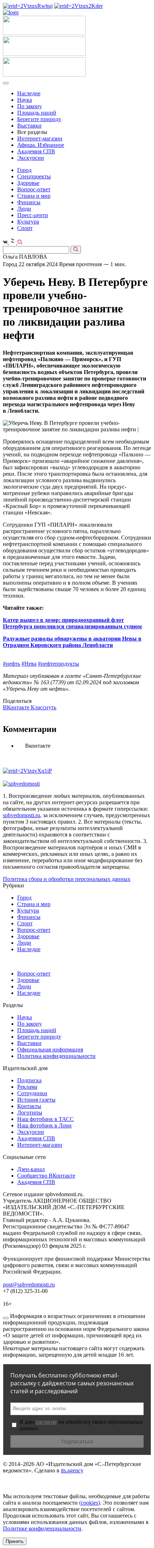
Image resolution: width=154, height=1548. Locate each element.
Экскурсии (30, 158)
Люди (24, 209)
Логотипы (29, 1113)
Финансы (28, 202)
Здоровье (28, 183)
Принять (15, 1541)
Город (24, 170)
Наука (24, 100)
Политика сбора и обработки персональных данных (66, 879)
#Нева (29, 664)
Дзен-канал (31, 1169)
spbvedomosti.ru (21, 815)
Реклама (27, 1087)
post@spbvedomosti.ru (29, 1284)
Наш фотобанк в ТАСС (45, 1119)
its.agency (72, 1470)
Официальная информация (50, 1049)
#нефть (11, 664)
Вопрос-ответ (33, 189)
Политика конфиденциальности (56, 1056)
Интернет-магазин (39, 138)
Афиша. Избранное (40, 145)
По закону (29, 106)
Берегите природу (39, 119)
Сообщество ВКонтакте (46, 1176)
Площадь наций (36, 113)
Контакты (29, 1106)
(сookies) (89, 1503)
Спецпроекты (34, 176)
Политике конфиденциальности (42, 1528)
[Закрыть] (6, 1318)
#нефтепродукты (58, 664)
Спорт (25, 228)
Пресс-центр (32, 215)
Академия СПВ (36, 151)
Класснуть (43, 707)
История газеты (36, 1100)
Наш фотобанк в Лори (44, 1125)
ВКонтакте (17, 707)
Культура (28, 222)
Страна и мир (33, 196)
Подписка (29, 1080)
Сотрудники (32, 1093)
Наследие (28, 93)
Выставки (29, 126)
